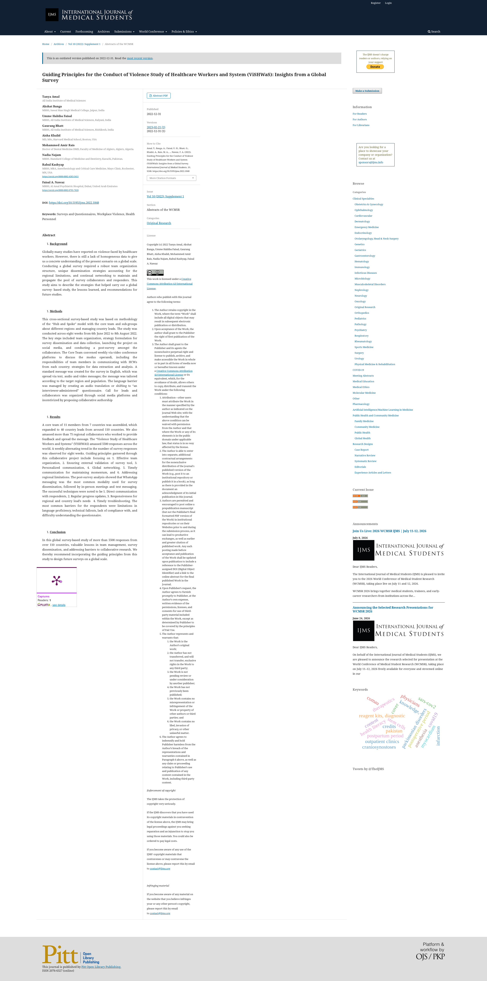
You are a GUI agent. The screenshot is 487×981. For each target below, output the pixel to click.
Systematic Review (365, 461)
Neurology (361, 295)
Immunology (362, 267)
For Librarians (361, 125)
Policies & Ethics (183, 31)
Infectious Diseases (366, 273)
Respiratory (361, 335)
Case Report (362, 449)
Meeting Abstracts (363, 375)
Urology (359, 358)
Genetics (359, 244)
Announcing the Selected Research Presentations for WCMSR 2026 (393, 609)
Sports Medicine (364, 347)
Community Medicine (367, 427)
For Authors (360, 119)
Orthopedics (362, 312)
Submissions (123, 31)
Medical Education (363, 381)
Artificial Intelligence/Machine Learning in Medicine (383, 409)
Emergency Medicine (367, 227)
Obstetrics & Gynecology (369, 204)
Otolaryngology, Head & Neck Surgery (377, 238)
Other (356, 398)
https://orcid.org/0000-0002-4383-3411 (60, 176)
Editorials (360, 467)
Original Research (159, 223)
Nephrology (361, 290)
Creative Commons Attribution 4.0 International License (170, 283)
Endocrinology (363, 233)
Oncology (360, 301)
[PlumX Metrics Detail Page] (56, 580)
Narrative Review (365, 455)
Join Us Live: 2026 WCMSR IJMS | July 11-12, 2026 (389, 531)
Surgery (359, 352)
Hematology (362, 261)
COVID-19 (358, 370)
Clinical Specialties (363, 198)
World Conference (152, 31)
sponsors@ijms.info (371, 162)
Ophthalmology (364, 210)
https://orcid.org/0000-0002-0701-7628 (60, 190)
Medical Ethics (361, 387)
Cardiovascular (363, 215)
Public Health (362, 432)
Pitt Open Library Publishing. (101, 967)
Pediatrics (360, 318)
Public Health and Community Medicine (376, 415)
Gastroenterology (365, 255)
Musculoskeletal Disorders (370, 284)
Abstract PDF (160, 95)
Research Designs (363, 444)
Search (435, 31)
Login (388, 3)
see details (59, 605)
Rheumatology (363, 341)
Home (45, 44)
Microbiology (362, 278)
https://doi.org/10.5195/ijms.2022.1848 (74, 202)
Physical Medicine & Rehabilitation (375, 364)
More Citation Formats (163, 178)
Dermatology (362, 221)
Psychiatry (361, 330)
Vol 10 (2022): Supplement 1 (84, 44)
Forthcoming (84, 31)
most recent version (140, 58)
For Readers (360, 113)
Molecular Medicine (364, 392)
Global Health (363, 438)
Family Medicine (364, 421)
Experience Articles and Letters (373, 472)
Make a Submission (367, 91)
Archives (104, 31)
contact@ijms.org (160, 868)
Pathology (360, 324)
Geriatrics (360, 250)
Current (65, 31)
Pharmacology (361, 404)
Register (376, 3)
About (48, 31)
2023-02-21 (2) (156, 127)
